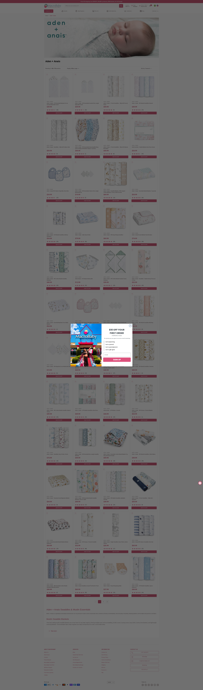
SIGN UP (117, 359)
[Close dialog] (130, 325)
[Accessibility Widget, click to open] (200, 483)
